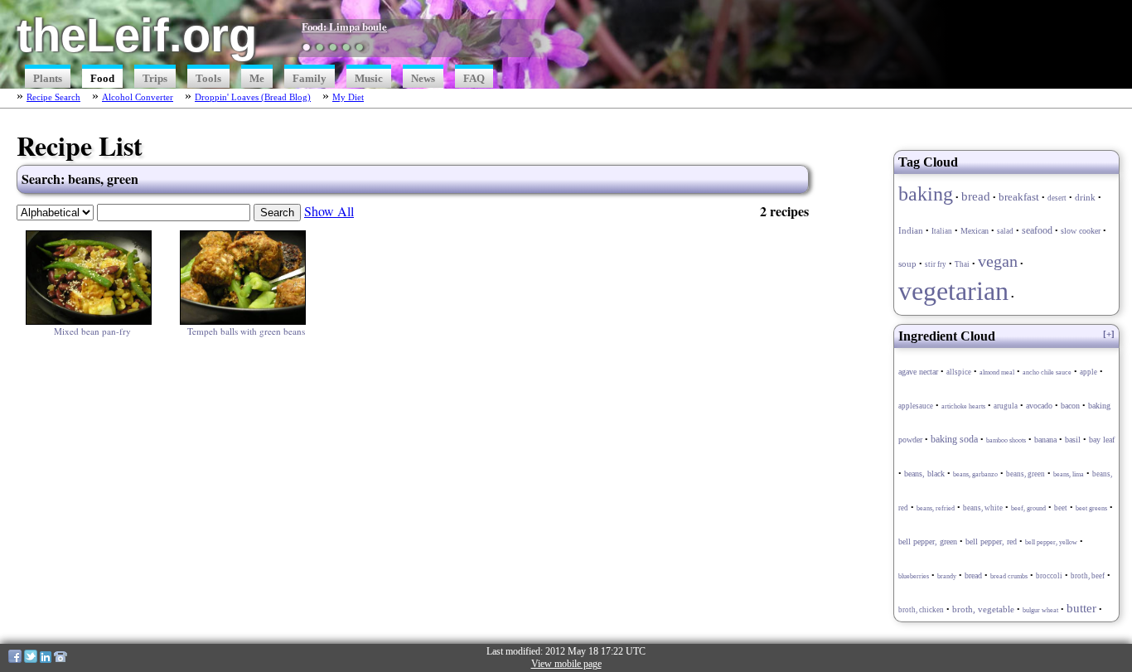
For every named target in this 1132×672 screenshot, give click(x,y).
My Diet (348, 97)
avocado (1039, 405)
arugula (1006, 406)
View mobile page (566, 664)
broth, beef (1088, 576)
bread (975, 196)
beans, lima (1068, 474)
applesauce (915, 406)
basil (1073, 439)
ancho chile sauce (1047, 372)
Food (102, 79)
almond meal (997, 372)
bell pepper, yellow (1051, 542)
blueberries (913, 576)
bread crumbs (1009, 576)
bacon (1070, 406)
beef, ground (1028, 508)
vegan (998, 261)
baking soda (954, 439)
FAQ (474, 79)
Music (369, 79)
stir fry (935, 264)
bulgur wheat (1040, 610)
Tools (208, 79)
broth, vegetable (983, 609)
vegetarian (953, 291)
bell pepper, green (927, 542)
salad (1005, 231)
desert (1057, 198)
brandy (946, 576)
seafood (1037, 230)
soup (907, 263)
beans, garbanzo (975, 474)
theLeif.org (137, 35)
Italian (941, 231)
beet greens (1091, 508)
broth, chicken (921, 610)
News (423, 79)
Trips (155, 79)
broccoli (1049, 576)
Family (310, 79)
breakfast (1019, 197)
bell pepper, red (991, 541)
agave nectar (918, 372)
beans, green (1025, 474)
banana (1045, 439)
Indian (910, 230)
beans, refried (936, 508)
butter (1081, 608)
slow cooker (1081, 230)
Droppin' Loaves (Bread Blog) (253, 97)
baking (925, 193)
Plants (47, 79)
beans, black (924, 474)
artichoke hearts (963, 406)
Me (256, 79)
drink (1085, 197)
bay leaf (1102, 440)
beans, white (983, 508)
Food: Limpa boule (344, 26)
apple (1088, 372)
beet (1060, 508)
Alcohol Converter (137, 97)
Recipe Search (53, 97)
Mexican (974, 230)
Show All (329, 211)
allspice (958, 372)
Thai (962, 264)
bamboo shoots (1006, 440)
